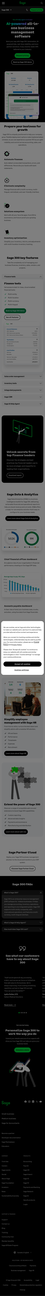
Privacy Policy (16, 645)
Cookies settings (21, 670)
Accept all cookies (22, 664)
